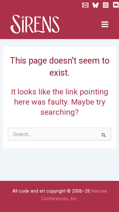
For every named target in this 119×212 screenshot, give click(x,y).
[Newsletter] (85, 5)
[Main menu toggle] (105, 24)
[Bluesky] (95, 5)
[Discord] (116, 5)
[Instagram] (105, 5)
